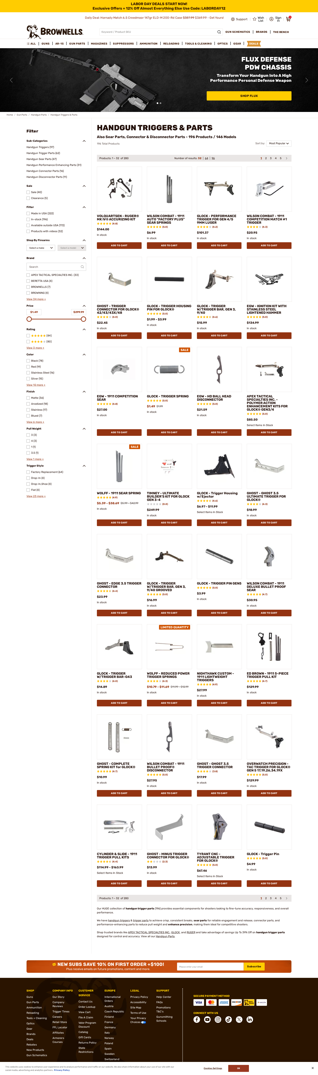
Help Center (163, 996)
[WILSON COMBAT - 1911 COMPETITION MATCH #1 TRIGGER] (269, 189)
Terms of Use (138, 1012)
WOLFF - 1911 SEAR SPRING (119, 493)
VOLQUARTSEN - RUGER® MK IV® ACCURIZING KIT (118, 217)
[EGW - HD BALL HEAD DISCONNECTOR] (219, 369)
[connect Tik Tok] (228, 1019)
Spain (108, 1048)
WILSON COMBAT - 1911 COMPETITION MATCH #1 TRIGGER (267, 219)
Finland (109, 1016)
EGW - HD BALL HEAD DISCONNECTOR (214, 398)
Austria (109, 1006)
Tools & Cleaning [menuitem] (198, 43)
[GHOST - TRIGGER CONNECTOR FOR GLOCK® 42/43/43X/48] (119, 279)
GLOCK (175, 932)
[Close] (312, 1068)
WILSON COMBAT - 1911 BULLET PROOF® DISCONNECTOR (165, 767)
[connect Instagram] (218, 1019)
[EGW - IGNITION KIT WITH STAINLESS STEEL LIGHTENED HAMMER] (269, 279)
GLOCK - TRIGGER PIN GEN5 (219, 583)
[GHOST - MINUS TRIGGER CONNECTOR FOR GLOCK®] (169, 827)
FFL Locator (60, 1027)
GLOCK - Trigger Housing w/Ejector (217, 494)
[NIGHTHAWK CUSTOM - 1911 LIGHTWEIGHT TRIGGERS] (219, 646)
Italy (107, 1032)
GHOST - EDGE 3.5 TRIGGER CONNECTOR (119, 585)
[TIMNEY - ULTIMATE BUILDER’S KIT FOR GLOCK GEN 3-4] (169, 466)
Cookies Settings (213, 1068)
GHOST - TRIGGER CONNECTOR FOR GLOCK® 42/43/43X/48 (118, 309)
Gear (29, 1028)
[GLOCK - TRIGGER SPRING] (169, 369)
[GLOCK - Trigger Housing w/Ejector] (219, 466)
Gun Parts (22, 114)
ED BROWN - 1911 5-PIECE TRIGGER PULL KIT (268, 675)
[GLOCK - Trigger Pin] (269, 827)
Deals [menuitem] (254, 43)
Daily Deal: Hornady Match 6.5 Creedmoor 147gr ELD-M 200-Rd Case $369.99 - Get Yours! (154, 18)
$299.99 (78, 312)
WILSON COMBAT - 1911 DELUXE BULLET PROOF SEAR (266, 587)
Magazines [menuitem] (99, 43)
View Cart (85, 1012)
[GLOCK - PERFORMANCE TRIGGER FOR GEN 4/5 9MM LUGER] (219, 189)
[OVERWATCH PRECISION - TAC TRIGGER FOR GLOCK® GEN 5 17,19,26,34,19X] (269, 736)
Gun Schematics (36, 1055)
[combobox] (40, 248)
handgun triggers (119, 920)
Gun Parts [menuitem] (77, 43)
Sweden (110, 1053)
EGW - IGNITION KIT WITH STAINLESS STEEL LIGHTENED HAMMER (267, 309)
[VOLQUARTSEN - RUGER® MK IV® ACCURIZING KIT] (119, 189)
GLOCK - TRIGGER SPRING (168, 396)
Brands (31, 1034)
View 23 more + (36, 496)
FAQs (159, 1002)
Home (10, 114)
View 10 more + (35, 384)
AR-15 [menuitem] (59, 43)
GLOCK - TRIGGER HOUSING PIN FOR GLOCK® (169, 307)
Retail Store (60, 1022)
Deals (29, 1039)
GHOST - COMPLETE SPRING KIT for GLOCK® (116, 765)
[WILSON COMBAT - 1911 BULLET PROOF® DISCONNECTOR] (169, 736)
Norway (109, 1038)
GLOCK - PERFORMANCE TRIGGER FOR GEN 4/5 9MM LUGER (216, 219)
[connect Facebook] (196, 1019)
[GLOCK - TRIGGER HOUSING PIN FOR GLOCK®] (169, 279)
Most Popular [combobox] (277, 143)
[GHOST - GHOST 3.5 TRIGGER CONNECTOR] (219, 736)
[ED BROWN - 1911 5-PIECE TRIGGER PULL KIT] (269, 646)
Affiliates (58, 1032)
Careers (57, 1016)
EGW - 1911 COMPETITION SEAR (117, 398)
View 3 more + (35, 347)
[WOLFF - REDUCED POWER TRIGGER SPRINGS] (169, 646)
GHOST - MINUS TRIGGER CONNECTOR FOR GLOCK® (168, 855)
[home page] (55, 32)
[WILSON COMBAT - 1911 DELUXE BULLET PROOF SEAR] (269, 556)
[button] (275, 19)
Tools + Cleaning (36, 1018)
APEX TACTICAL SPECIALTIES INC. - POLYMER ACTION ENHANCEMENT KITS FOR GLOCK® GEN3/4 (267, 403)
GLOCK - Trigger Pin (263, 854)
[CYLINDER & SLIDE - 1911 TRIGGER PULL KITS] (119, 827)
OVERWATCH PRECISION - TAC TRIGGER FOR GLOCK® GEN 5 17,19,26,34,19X (268, 767)
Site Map (135, 1007)
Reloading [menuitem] (171, 43)
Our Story (58, 996)
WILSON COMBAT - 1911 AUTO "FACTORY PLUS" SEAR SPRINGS (166, 219)
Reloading (32, 1012)
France (109, 1022)
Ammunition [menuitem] (149, 43)
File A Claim (86, 1017)
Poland (109, 1043)
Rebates (31, 1044)
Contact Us (85, 1001)
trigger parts (141, 920)
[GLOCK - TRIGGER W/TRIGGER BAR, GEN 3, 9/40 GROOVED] (169, 556)
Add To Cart (119, 245)
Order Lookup (87, 1006)
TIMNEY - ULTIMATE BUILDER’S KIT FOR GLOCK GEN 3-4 (168, 496)
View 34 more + (36, 299)
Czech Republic (114, 1011)
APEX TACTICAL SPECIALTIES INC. (149, 932)
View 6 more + (35, 422)
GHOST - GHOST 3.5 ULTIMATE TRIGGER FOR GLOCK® (266, 496)
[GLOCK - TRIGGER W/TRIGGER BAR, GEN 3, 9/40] (219, 279)
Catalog (83, 1032)
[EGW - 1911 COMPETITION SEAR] (119, 369)
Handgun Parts (39, 114)
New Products (35, 1049)
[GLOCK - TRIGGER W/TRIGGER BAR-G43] (119, 646)
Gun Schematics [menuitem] (237, 31)
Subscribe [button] (254, 966)
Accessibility (138, 1002)
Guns (29, 996)
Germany (110, 1027)
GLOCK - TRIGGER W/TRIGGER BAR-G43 (114, 675)
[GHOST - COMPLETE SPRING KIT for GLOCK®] (119, 736)
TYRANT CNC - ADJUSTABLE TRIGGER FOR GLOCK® (215, 857)
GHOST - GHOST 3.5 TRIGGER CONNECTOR (215, 765)
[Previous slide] (11, 80)
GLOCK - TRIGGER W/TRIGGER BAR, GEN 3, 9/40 (216, 309)
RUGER (191, 932)
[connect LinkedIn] (249, 1019)
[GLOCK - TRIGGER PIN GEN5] (219, 556)
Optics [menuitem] (222, 43)
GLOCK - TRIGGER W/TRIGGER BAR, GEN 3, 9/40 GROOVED (166, 587)
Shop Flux (249, 96)
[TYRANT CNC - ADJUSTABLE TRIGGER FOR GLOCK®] (219, 827)
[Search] (219, 31)
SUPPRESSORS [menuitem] (123, 43)
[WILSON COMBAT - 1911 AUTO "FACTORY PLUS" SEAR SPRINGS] (169, 189)
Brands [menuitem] (261, 31)
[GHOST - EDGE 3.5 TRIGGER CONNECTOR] (119, 556)
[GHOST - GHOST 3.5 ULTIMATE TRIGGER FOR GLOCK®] (269, 466)
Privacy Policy (139, 996)
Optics (30, 1023)
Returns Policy (88, 1042)
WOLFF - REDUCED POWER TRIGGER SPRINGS (168, 675)
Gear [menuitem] (237, 43)
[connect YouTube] (207, 1019)
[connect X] (239, 1019)
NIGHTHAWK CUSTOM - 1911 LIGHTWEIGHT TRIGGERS (215, 677)
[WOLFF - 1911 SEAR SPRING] (119, 466)
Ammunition (34, 1007)
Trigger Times (61, 1011)
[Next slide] (306, 80)
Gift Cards (85, 1037)
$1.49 (34, 312)
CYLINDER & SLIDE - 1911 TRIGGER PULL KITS (117, 855)
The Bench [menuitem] (281, 32)
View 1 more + (35, 459)
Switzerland (112, 1059)
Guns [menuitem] (46, 43)
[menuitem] (32, 44)
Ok (238, 1068)
